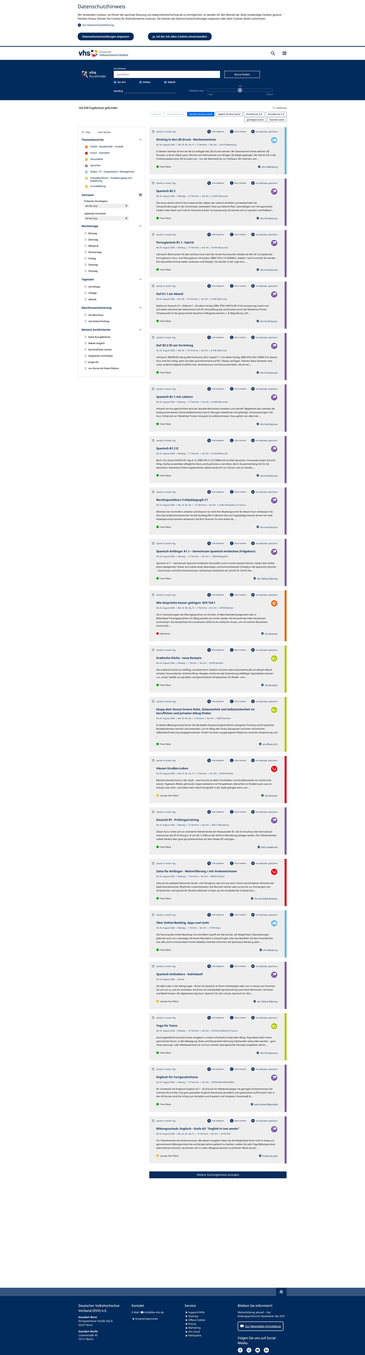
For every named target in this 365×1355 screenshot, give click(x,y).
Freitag (92, 258)
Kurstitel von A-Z (254, 114)
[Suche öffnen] (273, 53)
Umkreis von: (196, 90)
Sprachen (95, 165)
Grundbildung (98, 186)
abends (92, 299)
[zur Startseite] (102, 53)
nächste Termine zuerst (200, 114)
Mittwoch (93, 245)
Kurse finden (242, 74)
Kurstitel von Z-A (276, 114)
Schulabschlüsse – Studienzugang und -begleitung (111, 179)
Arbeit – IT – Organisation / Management (112, 171)
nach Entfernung (175, 114)
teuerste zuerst (277, 119)
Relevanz (157, 114)
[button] (218, 107)
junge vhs (93, 362)
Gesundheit (96, 159)
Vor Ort (121, 82)
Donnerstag (94, 252)
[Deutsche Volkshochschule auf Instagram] (249, 1350)
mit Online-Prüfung (98, 321)
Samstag (93, 264)
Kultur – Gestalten (100, 152)
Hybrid (171, 82)
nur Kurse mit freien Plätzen (103, 368)
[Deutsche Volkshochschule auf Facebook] (241, 1350)
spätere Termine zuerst (229, 114)
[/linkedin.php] (267, 1350)
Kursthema (120, 68)
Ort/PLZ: (118, 91)
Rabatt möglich (96, 343)
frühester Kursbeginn (96, 201)
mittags (92, 292)
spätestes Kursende (95, 213)
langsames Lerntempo (100, 355)
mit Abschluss (95, 315)
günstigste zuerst (255, 119)
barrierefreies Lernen (100, 349)
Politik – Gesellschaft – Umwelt (106, 146)
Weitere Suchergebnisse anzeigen (218, 1174)
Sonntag (93, 271)
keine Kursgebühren (99, 337)
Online (146, 82)
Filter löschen (104, 132)
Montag (92, 233)
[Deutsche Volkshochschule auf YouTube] (258, 1350)
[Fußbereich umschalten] (281, 1292)
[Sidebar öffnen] (284, 53)
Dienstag (93, 239)
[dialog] (182, 23)
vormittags (94, 286)
